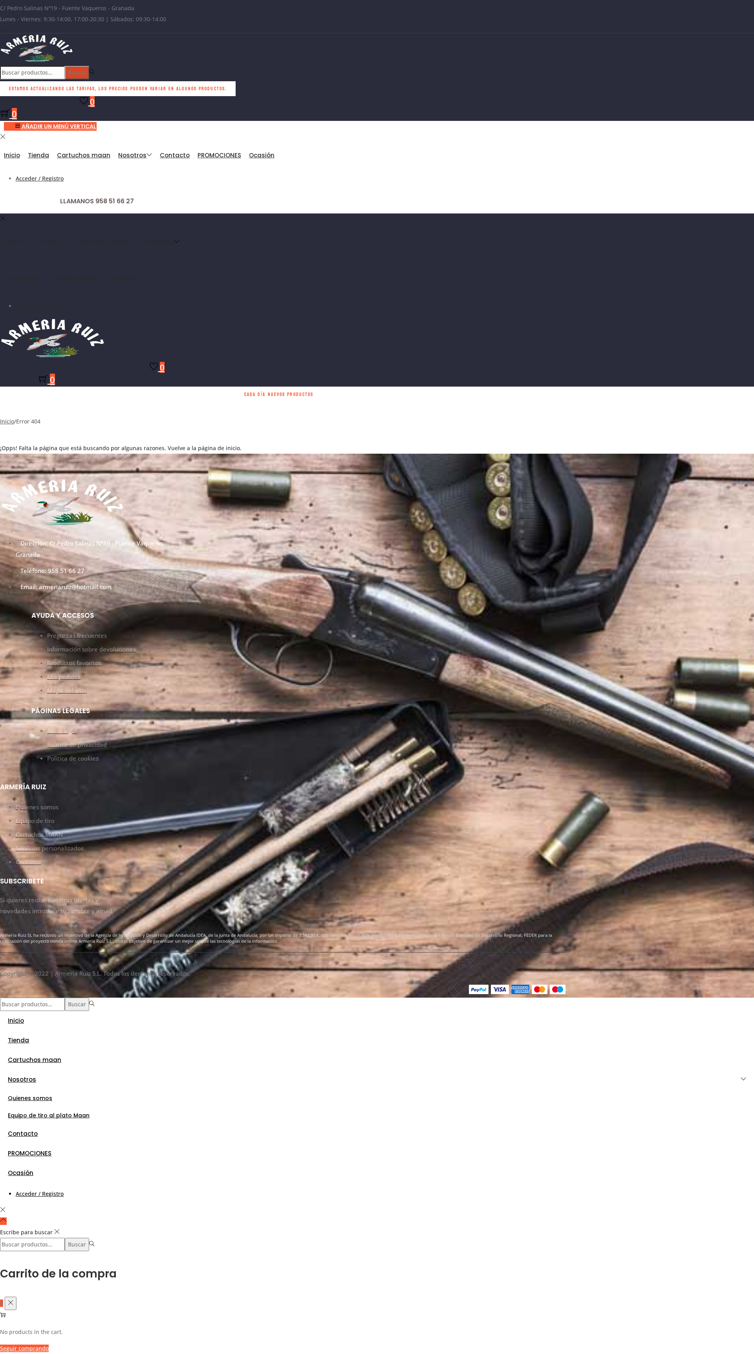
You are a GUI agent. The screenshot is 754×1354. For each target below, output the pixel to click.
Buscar (77, 72)
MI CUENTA (15, 30)
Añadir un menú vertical (59, 126)
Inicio (7, 421)
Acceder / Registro (40, 178)
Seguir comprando (24, 1348)
